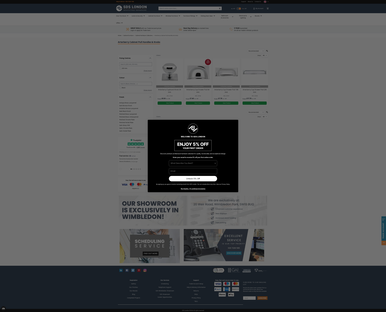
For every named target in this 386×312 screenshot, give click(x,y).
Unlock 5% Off (193, 178)
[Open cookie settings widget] (3, 308)
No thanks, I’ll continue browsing (193, 189)
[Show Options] (215, 163)
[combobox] (192, 163)
